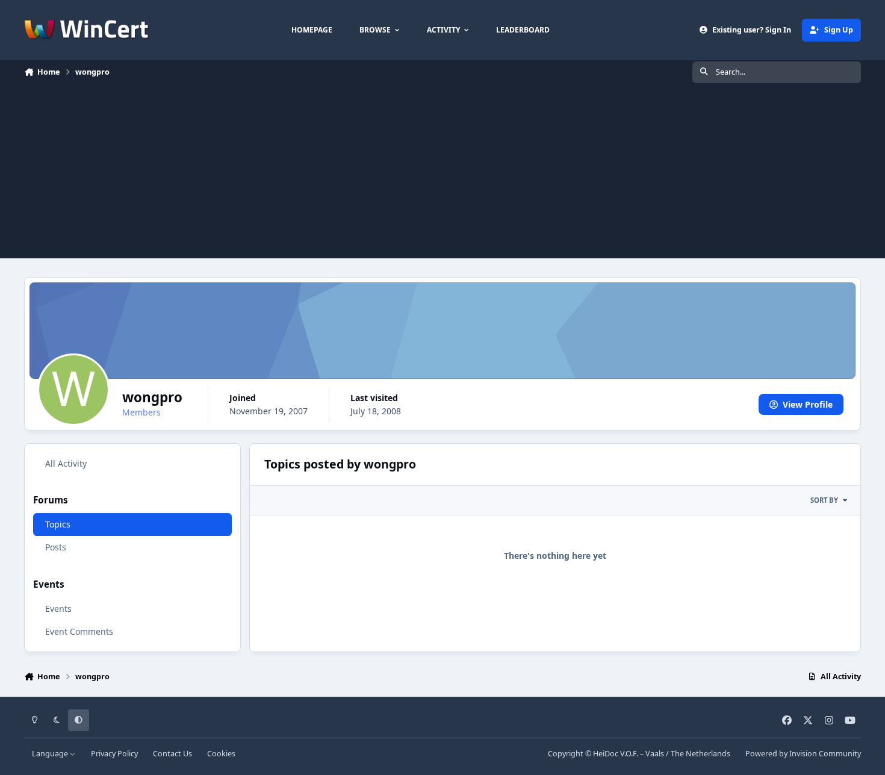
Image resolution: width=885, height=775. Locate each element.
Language (51, 754)
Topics (57, 525)
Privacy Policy (114, 754)
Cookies (221, 754)
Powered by (803, 754)
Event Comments (79, 631)
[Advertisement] (442, 174)
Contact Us (172, 754)
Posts (55, 547)
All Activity (66, 463)
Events (58, 608)
